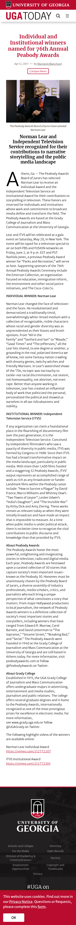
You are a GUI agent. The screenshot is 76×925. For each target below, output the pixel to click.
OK (13, 918)
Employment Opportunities (20, 866)
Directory (55, 846)
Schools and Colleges (20, 846)
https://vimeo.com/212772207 (28, 751)
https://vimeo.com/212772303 (28, 763)
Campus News (38, 71)
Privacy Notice (21, 901)
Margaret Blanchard (49, 63)
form (42, 907)
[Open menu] (67, 15)
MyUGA (55, 858)
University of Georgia (38, 815)
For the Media (20, 851)
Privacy (38, 873)
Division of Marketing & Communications (20, 858)
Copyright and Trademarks (55, 866)
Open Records (55, 851)
